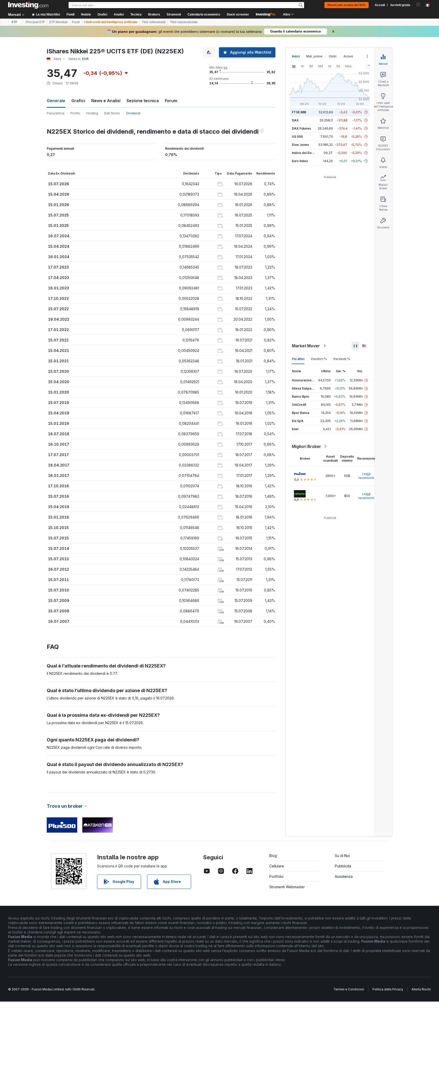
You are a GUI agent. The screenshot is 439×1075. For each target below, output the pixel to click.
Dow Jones (300, 145)
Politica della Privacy (387, 989)
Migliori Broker (306, 446)
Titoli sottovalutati (154, 22)
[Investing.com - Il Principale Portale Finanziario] (28, 5)
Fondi (76, 22)
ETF (14, 22)
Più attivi (298, 359)
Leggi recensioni (366, 476)
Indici (296, 56)
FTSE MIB (299, 112)
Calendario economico (203, 14)
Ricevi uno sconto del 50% (346, 5)
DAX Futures (301, 128)
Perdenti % (341, 359)
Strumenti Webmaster (287, 887)
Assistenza (344, 876)
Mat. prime (314, 56)
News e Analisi (105, 100)
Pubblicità (343, 866)
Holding (92, 113)
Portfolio (276, 876)
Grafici (78, 100)
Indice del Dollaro (305, 153)
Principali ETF (35, 22)
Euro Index (300, 161)
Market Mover (306, 345)
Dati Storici (112, 113)
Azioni (348, 56)
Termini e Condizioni (348, 989)
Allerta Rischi (421, 989)
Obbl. (333, 56)
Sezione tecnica (143, 100)
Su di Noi (342, 855)
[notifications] (418, 4)
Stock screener (238, 14)
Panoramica (55, 113)
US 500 (297, 136)
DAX (295, 120)
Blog (273, 855)
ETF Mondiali (58, 22)
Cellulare (276, 866)
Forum (171, 100)
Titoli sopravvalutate (184, 22)
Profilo (75, 113)
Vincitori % (319, 359)
